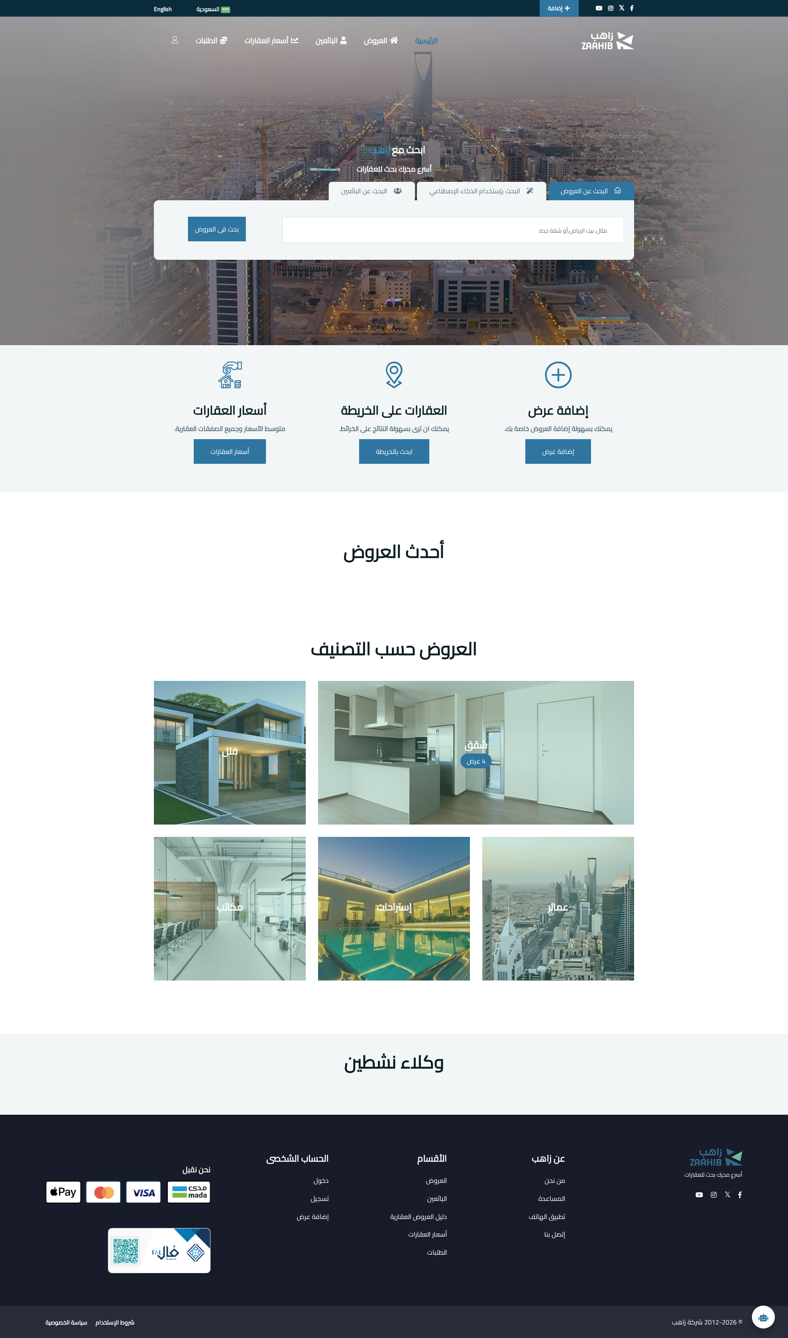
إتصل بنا (554, 1234)
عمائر (558, 907)
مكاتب (230, 907)
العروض (375, 40)
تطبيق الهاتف (547, 1216)
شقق (476, 744)
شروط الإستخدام (115, 1322)
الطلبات (207, 40)
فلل (230, 751)
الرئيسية (426, 40)
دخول (321, 1180)
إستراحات (394, 907)
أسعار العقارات (267, 40)
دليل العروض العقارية (418, 1216)
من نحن (555, 1180)
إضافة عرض (558, 410)
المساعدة (551, 1198)
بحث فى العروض (217, 229)
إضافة (555, 8)
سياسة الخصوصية (66, 1322)
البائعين (327, 40)
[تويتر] (621, 8)
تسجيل (320, 1198)
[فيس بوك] (632, 8)
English (163, 9)
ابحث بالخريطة (394, 451)
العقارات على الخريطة (394, 410)
